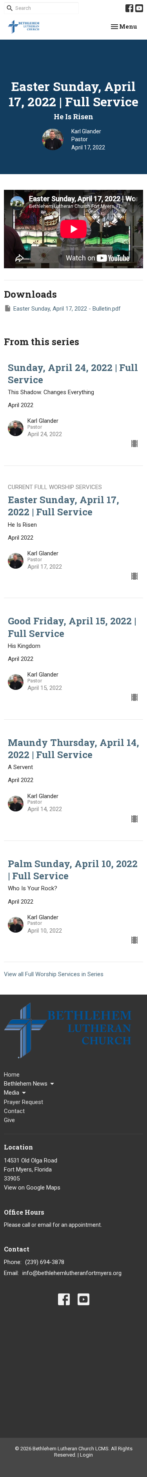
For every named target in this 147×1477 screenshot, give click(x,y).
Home (12, 1074)
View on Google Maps (32, 1187)
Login (86, 1455)
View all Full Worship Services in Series (53, 974)
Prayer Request (23, 1102)
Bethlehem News (25, 1083)
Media (11, 1092)
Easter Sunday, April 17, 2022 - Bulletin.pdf (67, 308)
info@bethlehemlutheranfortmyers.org (72, 1273)
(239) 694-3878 (44, 1262)
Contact (14, 1111)
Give (9, 1120)
